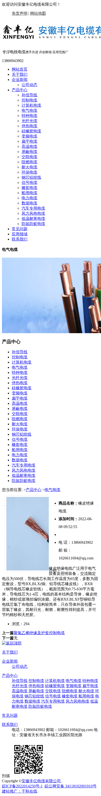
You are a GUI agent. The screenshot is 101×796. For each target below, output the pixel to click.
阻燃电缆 (29, 162)
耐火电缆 (29, 167)
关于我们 (19, 74)
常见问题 (19, 229)
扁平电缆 (29, 141)
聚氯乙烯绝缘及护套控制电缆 (39, 633)
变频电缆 (29, 136)
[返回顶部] (12, 643)
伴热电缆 (29, 126)
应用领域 (19, 234)
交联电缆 (29, 157)
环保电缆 (29, 172)
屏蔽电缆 (29, 152)
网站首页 (19, 69)
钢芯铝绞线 (31, 177)
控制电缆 (29, 100)
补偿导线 (29, 95)
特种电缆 (29, 116)
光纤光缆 (29, 121)
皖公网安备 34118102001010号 (71, 786)
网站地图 (38, 13)
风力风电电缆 (33, 213)
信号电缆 (29, 182)
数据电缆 (29, 203)
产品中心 (19, 90)
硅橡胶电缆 (31, 131)
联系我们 (19, 239)
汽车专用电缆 (33, 208)
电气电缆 (29, 110)
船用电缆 (29, 193)
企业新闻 (19, 79)
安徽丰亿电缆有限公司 (41, 781)
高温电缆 (29, 146)
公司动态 (29, 85)
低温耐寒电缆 (33, 218)
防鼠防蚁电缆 (33, 224)
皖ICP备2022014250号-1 (22, 786)
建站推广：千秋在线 (19, 791)
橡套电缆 (29, 188)
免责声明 (19, 13)
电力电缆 (29, 198)
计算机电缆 (31, 105)
